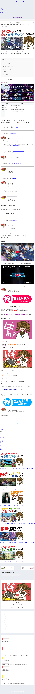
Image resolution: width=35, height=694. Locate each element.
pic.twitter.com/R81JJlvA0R (16, 145)
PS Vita (1, 8)
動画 (0, 442)
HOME (17, 689)
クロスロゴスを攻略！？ (7, 74)
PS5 (0, 4)
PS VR (3, 618)
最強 (0, 448)
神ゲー (1, 449)
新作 (0, 445)
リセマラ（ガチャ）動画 (7, 69)
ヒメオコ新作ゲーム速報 (17, 1)
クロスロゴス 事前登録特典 (7, 63)
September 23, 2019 (15, 127)
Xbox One (1, 9)
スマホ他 (1, 12)
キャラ (1, 434)
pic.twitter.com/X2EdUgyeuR (20, 151)
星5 (0, 446)
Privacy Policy (16, 691)
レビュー (1, 441)
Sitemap (1, 13)
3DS (3, 614)
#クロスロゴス (11, 145)
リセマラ (1, 440)
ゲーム (1, 438)
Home (12, 691)
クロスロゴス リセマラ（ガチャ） (8, 66)
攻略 (0, 444)
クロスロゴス (2, 437)
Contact (19, 691)
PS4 (0, 5)
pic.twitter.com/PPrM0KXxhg (17, 163)
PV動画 (4, 71)
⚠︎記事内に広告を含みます (17, 17)
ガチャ (1, 433)
